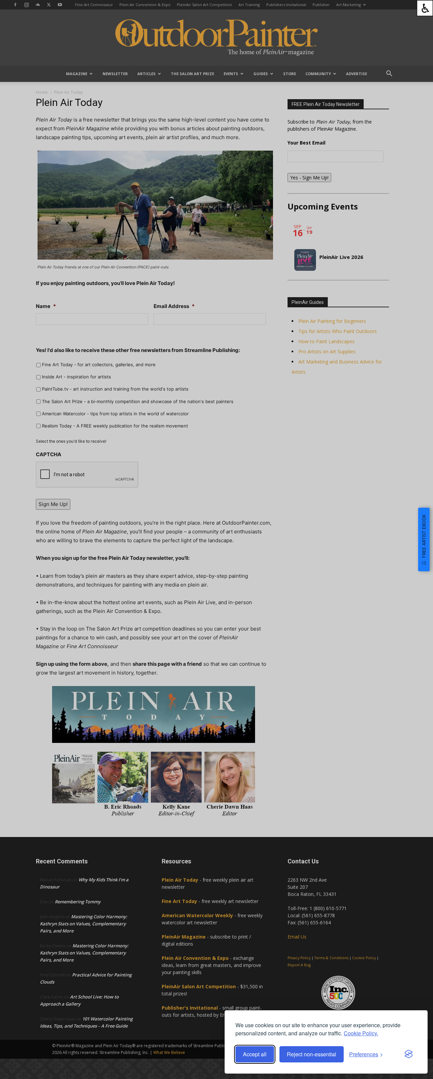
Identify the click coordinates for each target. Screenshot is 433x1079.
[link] (425, 8)
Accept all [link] (255, 1054)
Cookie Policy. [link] (361, 1033)
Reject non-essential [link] (311, 1054)
